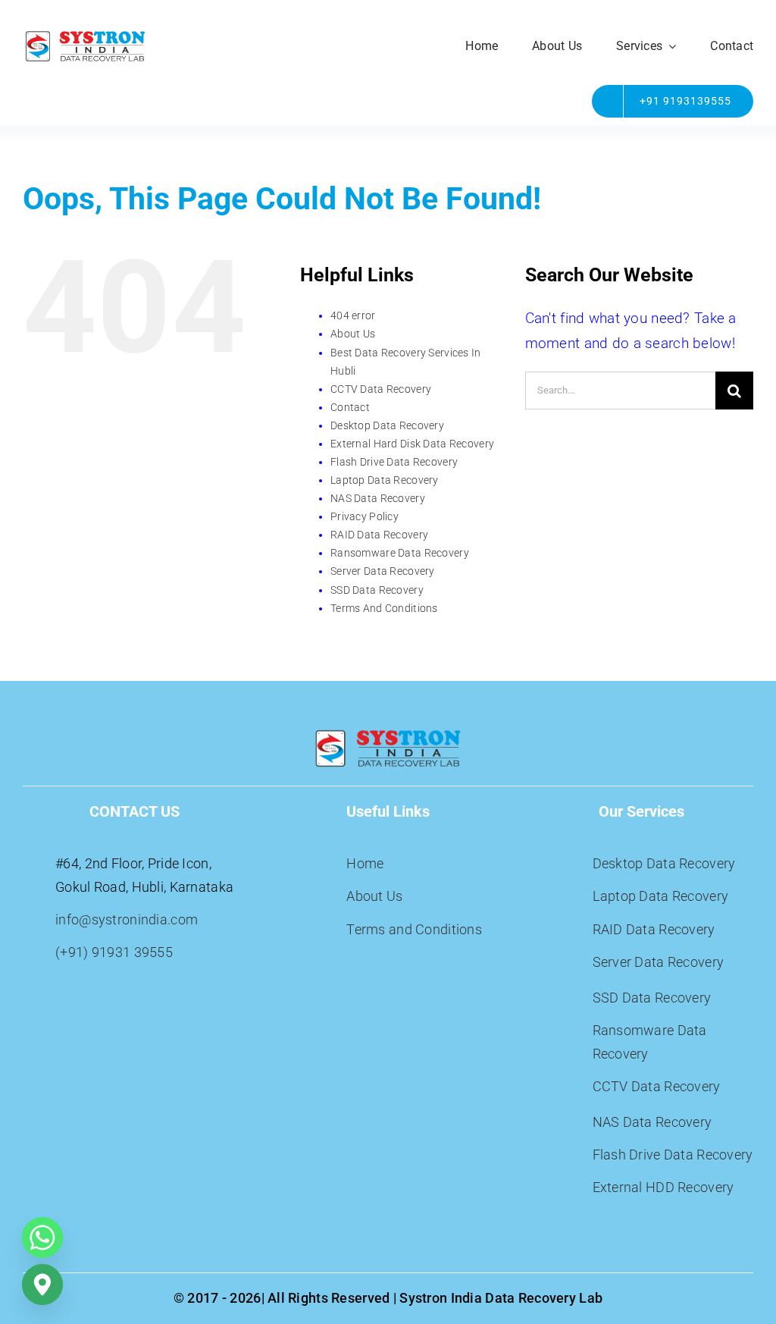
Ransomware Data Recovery (399, 553)
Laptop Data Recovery (384, 480)
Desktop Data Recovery (387, 425)
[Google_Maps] (42, 1284)
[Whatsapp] (42, 1237)
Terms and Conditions (414, 929)
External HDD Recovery (663, 1187)
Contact (350, 407)
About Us (352, 334)
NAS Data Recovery (377, 498)
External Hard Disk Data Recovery (412, 444)
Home (364, 863)
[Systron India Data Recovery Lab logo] (85, 35)
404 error (353, 315)
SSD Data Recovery (377, 590)
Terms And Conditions (384, 608)
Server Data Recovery (382, 571)
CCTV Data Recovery (380, 389)
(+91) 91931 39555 (114, 952)
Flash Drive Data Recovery (394, 462)
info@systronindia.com (126, 919)
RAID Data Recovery (379, 535)
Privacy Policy (364, 516)
